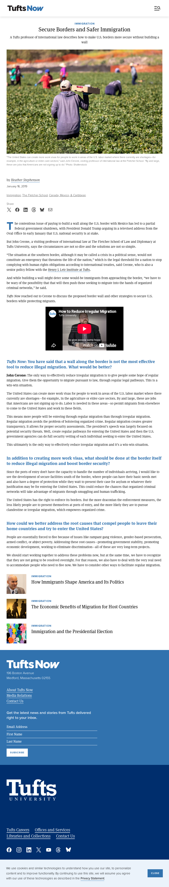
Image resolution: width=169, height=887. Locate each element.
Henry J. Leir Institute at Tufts (69, 269)
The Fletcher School (35, 195)
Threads (58, 849)
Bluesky (68, 849)
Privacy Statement (92, 878)
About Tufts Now (20, 689)
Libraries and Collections (28, 836)
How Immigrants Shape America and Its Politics (77, 582)
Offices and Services (52, 830)
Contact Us (15, 700)
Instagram (18, 849)
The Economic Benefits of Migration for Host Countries (84, 607)
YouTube (48, 849)
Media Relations (19, 695)
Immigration (85, 24)
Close (155, 873)
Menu (158, 8)
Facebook (9, 849)
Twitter (38, 849)
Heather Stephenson (25, 180)
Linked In (28, 849)
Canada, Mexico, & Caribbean (67, 195)
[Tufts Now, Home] (26, 8)
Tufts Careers (18, 830)
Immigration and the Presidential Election (72, 631)
